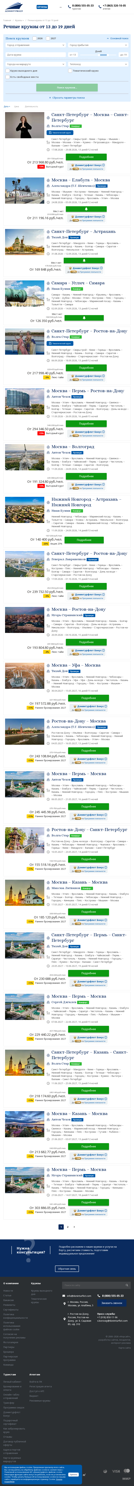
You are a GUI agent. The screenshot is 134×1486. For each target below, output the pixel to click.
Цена (16, 106)
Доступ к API (36, 1391)
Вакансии (8, 1300)
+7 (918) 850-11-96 (107, 1317)
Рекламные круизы (39, 1400)
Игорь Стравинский (67, 615)
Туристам (9, 1374)
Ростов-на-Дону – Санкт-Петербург (89, 829)
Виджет (33, 1395)
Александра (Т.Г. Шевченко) (73, 186)
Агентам (34, 1374)
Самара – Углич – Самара (78, 282)
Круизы (36, 1283)
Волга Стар (60, 126)
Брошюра (8, 1351)
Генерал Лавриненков (68, 559)
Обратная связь (67, 1268)
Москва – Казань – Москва (79, 882)
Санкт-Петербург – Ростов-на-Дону (89, 331)
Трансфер (8, 1402)
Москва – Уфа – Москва (75, 665)
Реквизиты (9, 1304)
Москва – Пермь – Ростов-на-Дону (87, 390)
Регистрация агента (40, 1386)
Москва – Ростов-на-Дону (78, 609)
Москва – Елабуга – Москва (80, 180)
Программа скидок (13, 1407)
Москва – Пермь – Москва (78, 773)
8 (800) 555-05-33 (83, 5)
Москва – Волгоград (72, 446)
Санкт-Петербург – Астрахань (83, 231)
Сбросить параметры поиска (68, 97)
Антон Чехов (61, 396)
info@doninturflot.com (79, 1295)
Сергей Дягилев (63, 1002)
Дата (6, 106)
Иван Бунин (60, 289)
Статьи (7, 1295)
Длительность (31, 106)
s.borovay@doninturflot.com (112, 1320)
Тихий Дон (59, 237)
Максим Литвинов (65, 888)
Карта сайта (125, 1347)
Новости (8, 1290)
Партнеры (8, 1347)
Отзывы (7, 1436)
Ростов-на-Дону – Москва (78, 721)
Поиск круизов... (67, 87)
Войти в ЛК (35, 1381)
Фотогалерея (10, 1342)
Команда (8, 1364)
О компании (11, 1283)
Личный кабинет (12, 1381)
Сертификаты (10, 1309)
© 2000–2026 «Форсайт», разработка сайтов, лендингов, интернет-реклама (115, 1339)
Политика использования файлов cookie (11, 1326)
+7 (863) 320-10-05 (114, 5)
